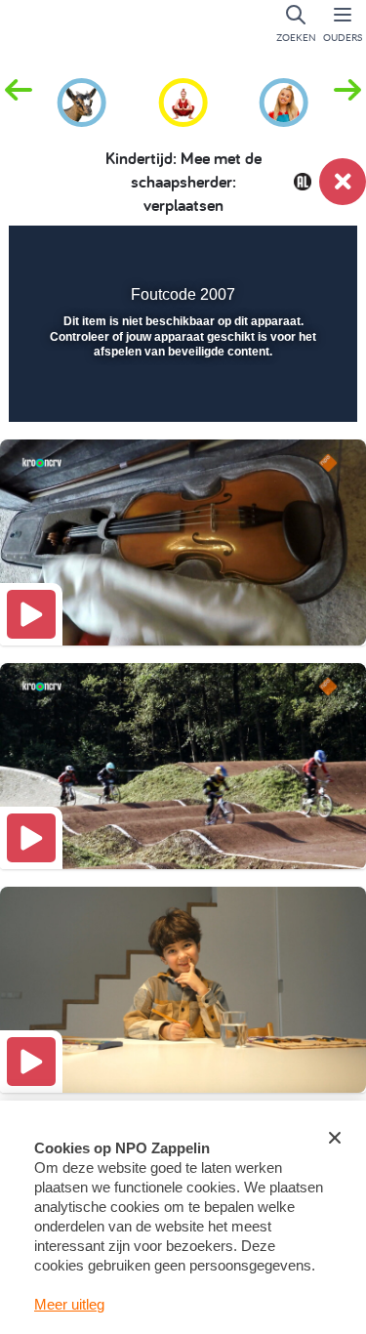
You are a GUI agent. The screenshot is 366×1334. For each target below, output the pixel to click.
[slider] (180, 394)
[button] (347, 100)
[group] (82, 99)
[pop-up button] (243, 254)
